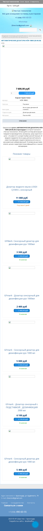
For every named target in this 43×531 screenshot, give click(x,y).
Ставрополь (34, 2)
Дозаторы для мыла (35, 36)
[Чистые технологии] (21, 11)
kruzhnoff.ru (29, 521)
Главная (4, 503)
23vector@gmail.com (20, 25)
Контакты (31, 503)
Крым (27, 2)
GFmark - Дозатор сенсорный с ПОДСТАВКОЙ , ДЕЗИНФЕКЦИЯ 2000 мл (22, 407)
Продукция (5, 36)
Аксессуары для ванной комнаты (18, 36)
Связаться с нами (13, 505)
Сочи (22, 2)
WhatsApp (23, 22)
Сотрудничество (17, 503)
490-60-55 (23, 17)
